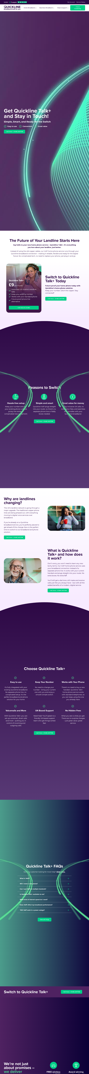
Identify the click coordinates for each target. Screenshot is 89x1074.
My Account (71, 2)
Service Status (80, 2)
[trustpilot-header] (15, 2)
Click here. (60, 872)
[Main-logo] (12, 8)
